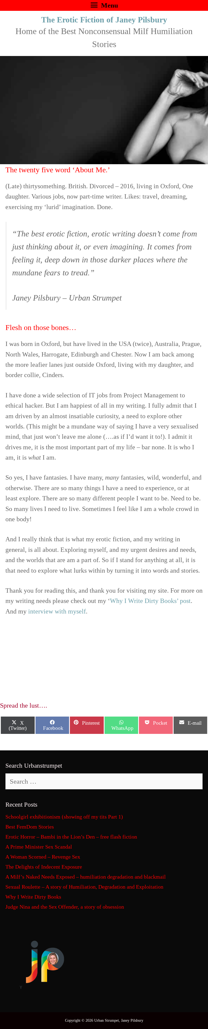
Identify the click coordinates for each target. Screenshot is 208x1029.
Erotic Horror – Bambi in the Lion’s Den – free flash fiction (71, 837)
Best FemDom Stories (29, 827)
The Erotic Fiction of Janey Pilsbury (104, 19)
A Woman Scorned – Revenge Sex (42, 857)
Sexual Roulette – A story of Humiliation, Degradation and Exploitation (84, 887)
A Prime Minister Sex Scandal (38, 847)
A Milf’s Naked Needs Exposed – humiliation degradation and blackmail (85, 877)
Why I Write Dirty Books (33, 897)
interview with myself (57, 611)
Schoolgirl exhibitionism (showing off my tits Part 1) (64, 817)
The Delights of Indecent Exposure (43, 867)
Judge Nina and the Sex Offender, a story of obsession (64, 907)
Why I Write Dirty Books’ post (150, 600)
